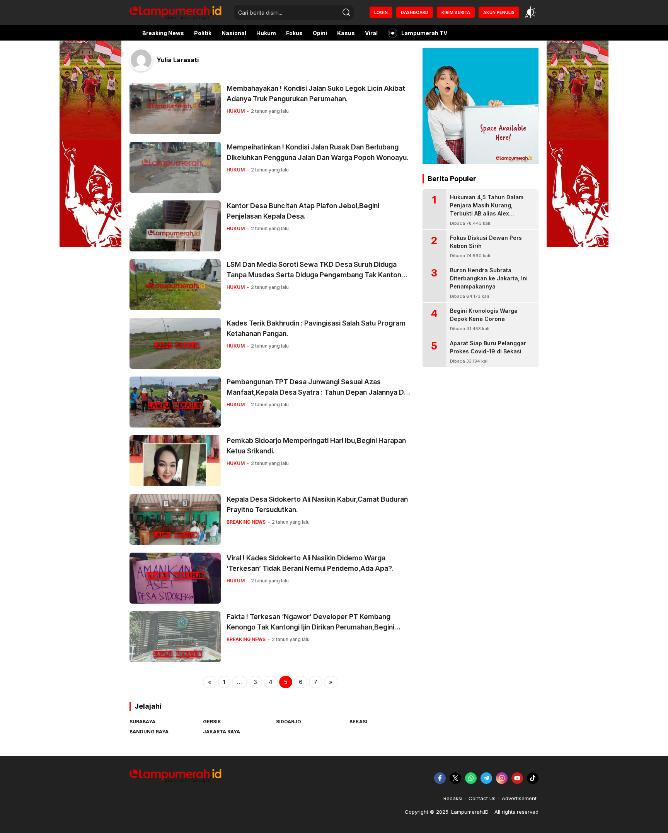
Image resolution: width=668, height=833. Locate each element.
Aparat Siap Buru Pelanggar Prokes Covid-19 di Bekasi (488, 347)
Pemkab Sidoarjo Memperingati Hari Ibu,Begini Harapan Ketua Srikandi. (316, 445)
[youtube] (517, 778)
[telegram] (486, 778)
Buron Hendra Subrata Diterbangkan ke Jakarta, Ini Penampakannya (489, 278)
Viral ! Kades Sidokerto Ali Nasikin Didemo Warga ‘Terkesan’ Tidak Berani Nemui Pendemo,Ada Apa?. (310, 563)
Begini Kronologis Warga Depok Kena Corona (484, 314)
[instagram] (502, 778)
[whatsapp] (471, 778)
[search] (346, 12)
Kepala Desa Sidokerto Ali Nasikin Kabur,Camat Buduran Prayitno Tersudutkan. (317, 504)
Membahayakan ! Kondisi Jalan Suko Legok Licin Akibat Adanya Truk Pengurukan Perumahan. (316, 93)
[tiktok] (532, 778)
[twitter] (455, 778)
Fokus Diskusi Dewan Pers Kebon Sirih (486, 241)
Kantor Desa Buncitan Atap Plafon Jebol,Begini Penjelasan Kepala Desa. (303, 211)
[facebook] (440, 778)
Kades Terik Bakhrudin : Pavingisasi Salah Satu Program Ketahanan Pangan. (316, 328)
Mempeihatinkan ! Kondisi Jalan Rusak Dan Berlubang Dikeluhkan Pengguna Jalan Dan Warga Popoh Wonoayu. (318, 152)
